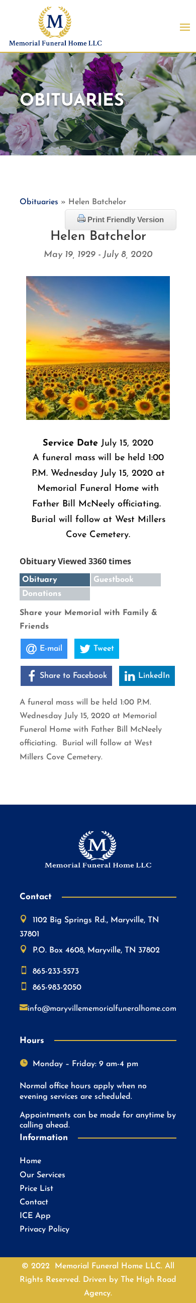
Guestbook (113, 580)
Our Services (42, 1175)
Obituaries (39, 202)
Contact (34, 1202)
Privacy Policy (44, 1230)
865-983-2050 (57, 988)
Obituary (39, 580)
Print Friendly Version (124, 219)
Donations (41, 594)
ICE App (35, 1216)
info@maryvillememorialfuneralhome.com (102, 1009)
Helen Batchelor (98, 236)
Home (30, 1161)
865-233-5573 (56, 972)
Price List (36, 1189)
